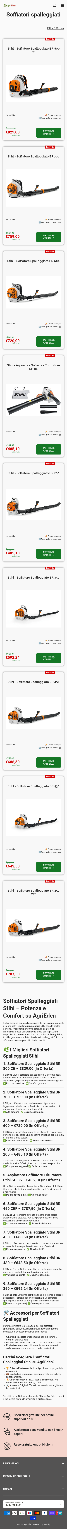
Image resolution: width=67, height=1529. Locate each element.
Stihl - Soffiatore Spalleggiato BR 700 (33, 156)
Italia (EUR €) (13, 1505)
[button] (54, 5)
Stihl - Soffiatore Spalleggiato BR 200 (33, 473)
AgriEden (28, 1524)
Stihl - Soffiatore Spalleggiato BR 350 (33, 577)
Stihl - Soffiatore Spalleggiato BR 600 (33, 261)
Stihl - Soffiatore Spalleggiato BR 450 (34, 681)
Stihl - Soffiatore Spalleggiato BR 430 (34, 786)
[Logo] (9, 5)
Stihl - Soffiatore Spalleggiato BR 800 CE (33, 50)
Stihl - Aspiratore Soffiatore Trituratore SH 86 (33, 366)
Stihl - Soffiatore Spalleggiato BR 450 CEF (34, 892)
